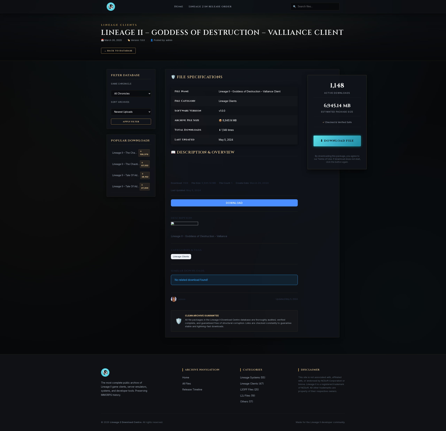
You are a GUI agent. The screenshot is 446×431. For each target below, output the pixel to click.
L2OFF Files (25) (249, 389)
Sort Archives (120, 102)
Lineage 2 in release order (210, 6)
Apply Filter (131, 121)
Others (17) (246, 401)
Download (234, 203)
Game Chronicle (121, 83)
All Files (186, 383)
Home (178, 6)
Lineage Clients (181, 256)
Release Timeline (192, 389)
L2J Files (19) (247, 395)
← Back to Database (118, 50)
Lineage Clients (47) (252, 383)
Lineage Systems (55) (252, 377)
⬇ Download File (337, 141)
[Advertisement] (234, 168)
